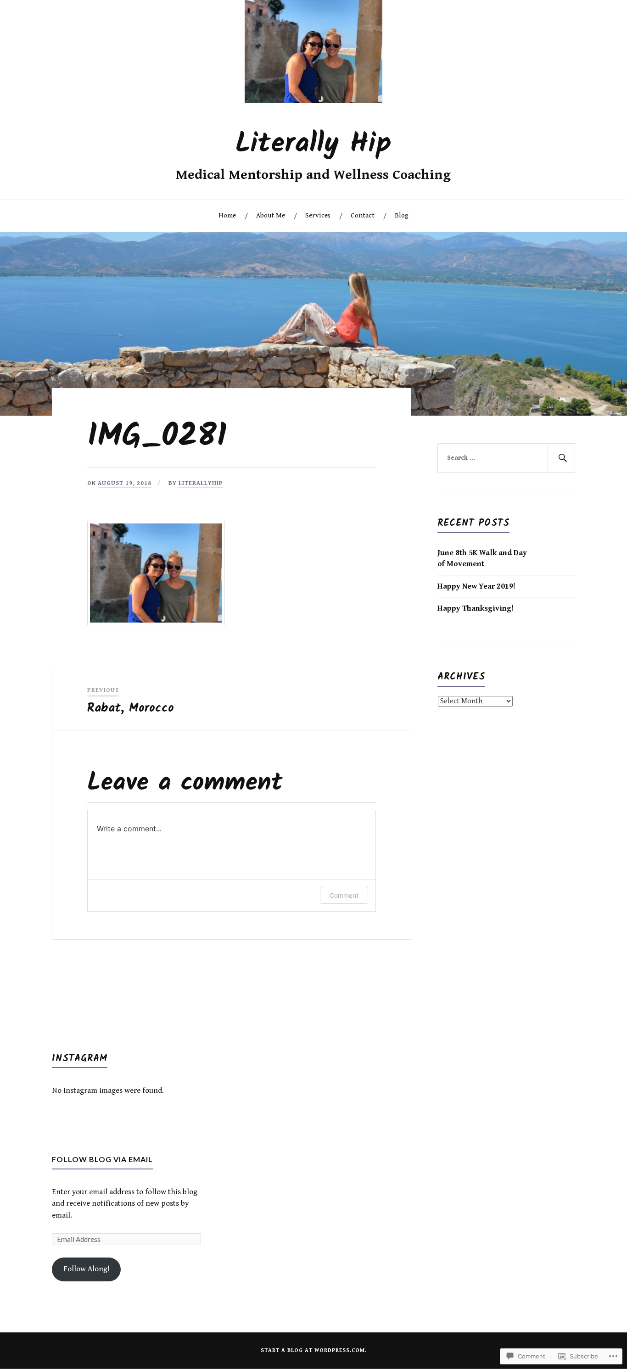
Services (317, 215)
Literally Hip (313, 144)
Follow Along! (86, 1269)
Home (227, 215)
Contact (363, 215)
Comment (344, 895)
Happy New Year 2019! (476, 586)
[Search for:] (506, 458)
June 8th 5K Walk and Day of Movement (482, 558)
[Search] (561, 458)
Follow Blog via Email (102, 1159)
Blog (402, 215)
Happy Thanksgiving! (475, 608)
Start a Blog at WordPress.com (313, 1350)
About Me (270, 215)
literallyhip (201, 483)
